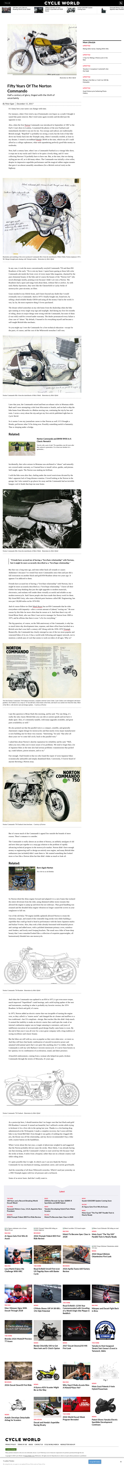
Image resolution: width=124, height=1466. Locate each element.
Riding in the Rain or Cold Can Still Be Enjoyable (95, 81)
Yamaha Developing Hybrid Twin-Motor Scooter (59, 1210)
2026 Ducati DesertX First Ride (18, 1385)
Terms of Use (22, 1444)
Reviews (9, 1215)
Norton (27, 125)
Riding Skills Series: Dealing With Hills (96, 49)
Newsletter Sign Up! (67, 1444)
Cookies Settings (11, 1449)
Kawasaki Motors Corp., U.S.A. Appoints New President (24, 1210)
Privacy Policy (10, 1444)
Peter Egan (9, 104)
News (46, 1206)
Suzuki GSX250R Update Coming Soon (97, 1201)
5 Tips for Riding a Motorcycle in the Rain (95, 59)
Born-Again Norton (45, 868)
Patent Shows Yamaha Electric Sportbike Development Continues (105, 1422)
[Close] (121, 1462)
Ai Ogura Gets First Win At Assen (95, 1207)
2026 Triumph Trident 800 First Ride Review (24, 1217)
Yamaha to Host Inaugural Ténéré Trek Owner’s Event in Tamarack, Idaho (104, 1348)
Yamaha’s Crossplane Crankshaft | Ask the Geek (95, 70)
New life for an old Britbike (45, 871)
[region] (62, 1462)
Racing (46, 1215)
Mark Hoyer (37, 606)
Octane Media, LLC (29, 1455)
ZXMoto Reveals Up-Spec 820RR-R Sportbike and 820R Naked (58, 1202)
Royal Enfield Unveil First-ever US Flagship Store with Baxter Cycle (47, 1271)
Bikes (46, 1198)
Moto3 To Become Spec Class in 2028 (58, 1217)
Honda (38, 139)
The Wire (10, 1198)
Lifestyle (86, 45)
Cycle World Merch (51, 1444)
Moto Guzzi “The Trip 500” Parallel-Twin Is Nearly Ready (98, 1214)
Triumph (66, 629)
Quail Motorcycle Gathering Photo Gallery (94, 92)
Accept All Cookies (95, 1461)
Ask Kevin (38, 1419)
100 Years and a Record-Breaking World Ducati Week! (22, 1202)
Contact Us (38, 1444)
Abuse (31, 1444)
